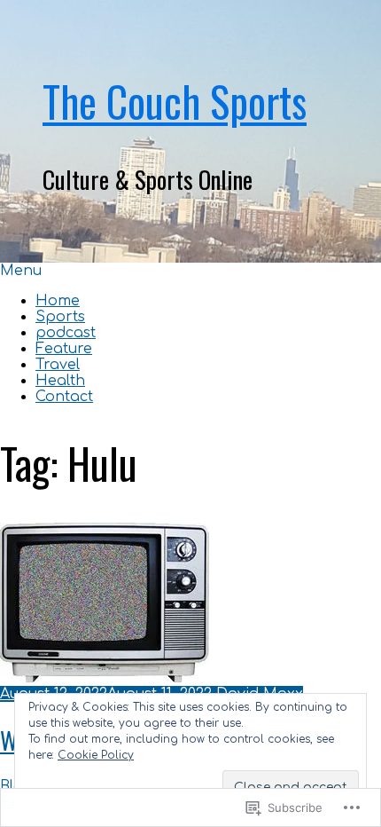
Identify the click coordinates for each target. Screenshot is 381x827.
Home (57, 301)
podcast (65, 333)
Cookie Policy (96, 755)
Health (60, 381)
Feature (63, 349)
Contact (64, 397)
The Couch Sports (175, 101)
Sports (60, 317)
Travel (57, 365)
